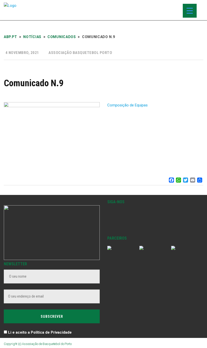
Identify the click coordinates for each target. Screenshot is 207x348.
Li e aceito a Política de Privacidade (40, 332)
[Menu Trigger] (190, 11)
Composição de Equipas (127, 105)
